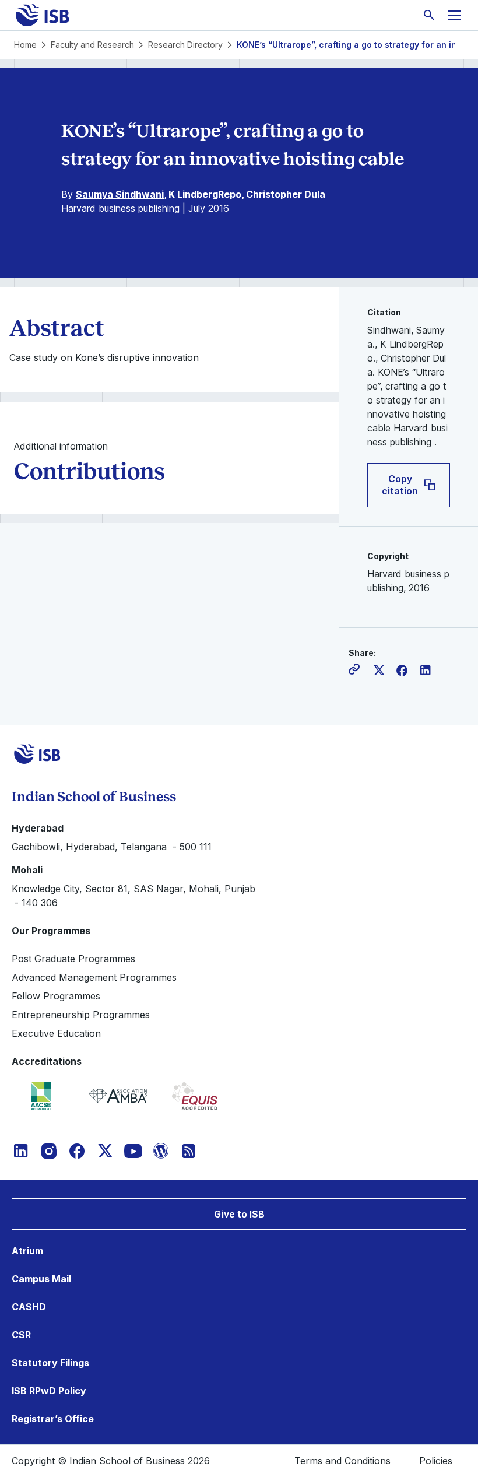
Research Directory (185, 45)
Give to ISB (239, 1214)
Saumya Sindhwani (120, 194)
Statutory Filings (50, 1363)
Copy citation (400, 485)
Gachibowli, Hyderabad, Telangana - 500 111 (112, 846)
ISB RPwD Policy (49, 1391)
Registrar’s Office (53, 1419)
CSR (21, 1335)
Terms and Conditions (342, 1461)
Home (25, 45)
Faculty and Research (92, 45)
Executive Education (56, 1033)
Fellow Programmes (56, 996)
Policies (435, 1461)
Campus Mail (41, 1279)
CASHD (29, 1307)
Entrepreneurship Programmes (81, 1014)
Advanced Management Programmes (94, 977)
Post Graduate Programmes (73, 958)
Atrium (27, 1251)
